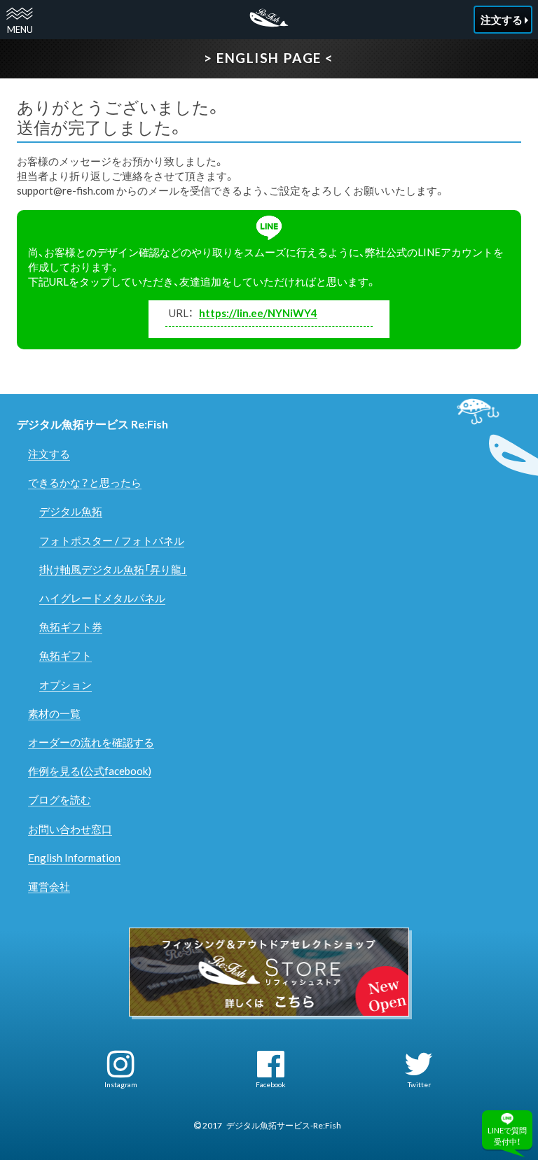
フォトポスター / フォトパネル (111, 540)
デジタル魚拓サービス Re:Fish (92, 424)
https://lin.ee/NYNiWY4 (258, 313)
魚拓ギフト (65, 655)
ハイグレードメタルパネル (102, 598)
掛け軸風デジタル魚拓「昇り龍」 (113, 569)
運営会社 (49, 886)
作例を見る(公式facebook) (89, 770)
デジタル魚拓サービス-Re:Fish (283, 1125)
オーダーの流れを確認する (91, 742)
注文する (49, 453)
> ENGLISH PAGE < (268, 58)
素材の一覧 (54, 713)
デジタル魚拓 (70, 511)
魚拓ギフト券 (70, 626)
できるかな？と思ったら (85, 482)
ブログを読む (59, 799)
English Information (74, 857)
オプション (65, 684)
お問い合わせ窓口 (70, 829)
